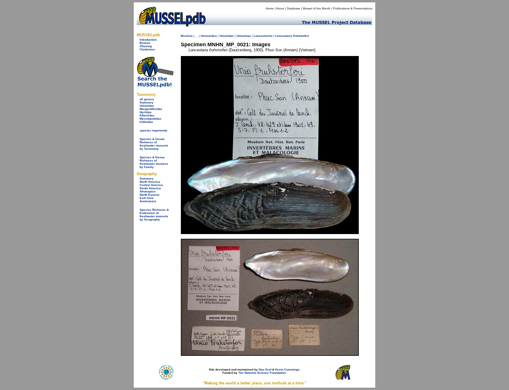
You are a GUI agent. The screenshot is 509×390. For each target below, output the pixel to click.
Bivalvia (187, 35)
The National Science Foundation (262, 372)
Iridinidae (146, 122)
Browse (145, 43)
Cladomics (147, 49)
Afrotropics (148, 191)
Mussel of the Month (316, 8)
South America (150, 188)
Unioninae (244, 35)
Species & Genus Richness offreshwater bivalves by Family (154, 162)
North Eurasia (149, 194)
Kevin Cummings (287, 369)
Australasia (148, 201)
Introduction (148, 39)
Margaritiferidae (151, 109)
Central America (151, 185)
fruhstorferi (301, 35)
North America (150, 181)
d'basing (146, 46)
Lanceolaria (283, 35)
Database (293, 8)
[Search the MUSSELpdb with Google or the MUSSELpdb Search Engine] (155, 86)
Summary (146, 102)
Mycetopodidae (150, 118)
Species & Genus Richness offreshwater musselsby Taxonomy (154, 143)
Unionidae (147, 105)
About (280, 8)
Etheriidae (147, 115)
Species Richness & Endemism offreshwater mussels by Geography (154, 214)
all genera (147, 99)
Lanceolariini (263, 35)
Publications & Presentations (352, 8)
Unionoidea (209, 35)
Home (270, 8)
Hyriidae (146, 112)
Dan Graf (265, 369)
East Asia (146, 198)
